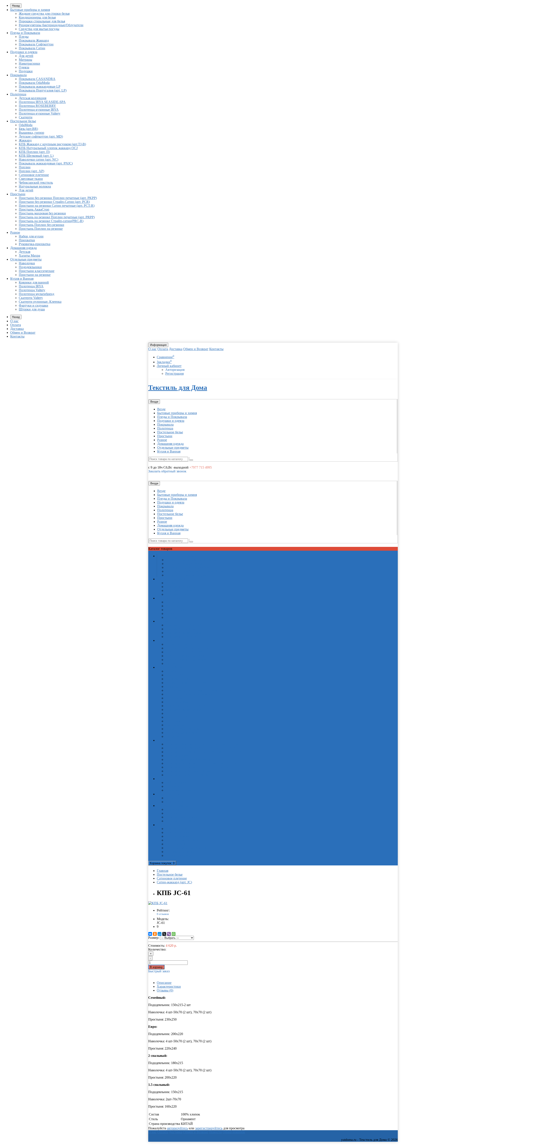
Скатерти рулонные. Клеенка (40, 301)
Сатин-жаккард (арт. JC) (174, 882)
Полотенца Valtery (32, 290)
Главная (162, 870)
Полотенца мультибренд (36, 294)
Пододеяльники (30, 267)
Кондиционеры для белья (37, 17)
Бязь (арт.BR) (28, 129)
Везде (161, 409)
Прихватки (27, 240)
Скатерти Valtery (31, 298)
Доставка (17, 329)
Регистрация (174, 373)
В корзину (156, 967)
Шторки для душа (32, 309)
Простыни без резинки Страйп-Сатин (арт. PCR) (54, 202)
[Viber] (169, 934)
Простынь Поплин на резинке (41, 228)
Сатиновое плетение (34, 175)
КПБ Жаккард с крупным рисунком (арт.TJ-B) (52, 144)
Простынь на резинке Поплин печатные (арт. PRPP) (57, 217)
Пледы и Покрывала (25, 33)
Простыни (17, 194)
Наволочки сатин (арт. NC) (38, 159)
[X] (164, 934)
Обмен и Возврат (22, 332)
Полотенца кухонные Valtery (39, 113)
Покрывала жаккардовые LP (39, 86)
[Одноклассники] (155, 934)
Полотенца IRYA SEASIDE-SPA (42, 102)
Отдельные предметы (26, 259)
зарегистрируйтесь (208, 1128)
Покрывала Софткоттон (36, 44)
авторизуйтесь (177, 1128)
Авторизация (174, 369)
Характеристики (169, 986)
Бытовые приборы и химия (30, 10)
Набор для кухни (31, 236)
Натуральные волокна (35, 186)
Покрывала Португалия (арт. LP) (43, 90)
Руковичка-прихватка (34, 244)
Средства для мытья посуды (39, 29)
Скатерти (25, 117)
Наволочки (27, 263)
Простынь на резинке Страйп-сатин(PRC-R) (51, 221)
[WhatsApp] (174, 934)
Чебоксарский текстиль (36, 182)
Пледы (24, 36)
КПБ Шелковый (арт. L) (36, 155)
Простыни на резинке (35, 275)
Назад (16, 5)
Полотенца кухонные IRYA (39, 109)
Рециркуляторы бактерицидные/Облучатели (51, 25)
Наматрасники (29, 63)
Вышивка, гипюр (31, 132)
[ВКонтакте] (150, 934)
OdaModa (25, 125)
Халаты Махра (29, 255)
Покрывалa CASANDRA (37, 79)
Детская (24, 251)
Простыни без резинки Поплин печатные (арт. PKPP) (58, 198)
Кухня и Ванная (21, 278)
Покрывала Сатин (32, 48)
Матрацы (25, 59)
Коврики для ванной (34, 282)
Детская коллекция (32, 98)
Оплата (15, 325)
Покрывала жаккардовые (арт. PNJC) (46, 163)
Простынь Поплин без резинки (41, 225)
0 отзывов (163, 914)
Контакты (17, 336)
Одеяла (24, 67)
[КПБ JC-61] (157, 903)
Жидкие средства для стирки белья (44, 13)
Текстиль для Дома (177, 387)
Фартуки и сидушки (33, 305)
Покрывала (18, 75)
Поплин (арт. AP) (31, 171)
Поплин (24, 167)
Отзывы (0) (165, 990)
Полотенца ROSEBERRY (37, 106)
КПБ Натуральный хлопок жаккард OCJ (48, 148)
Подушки (26, 71)
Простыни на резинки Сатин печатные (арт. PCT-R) (56, 205)
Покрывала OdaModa (34, 82)
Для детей (26, 56)
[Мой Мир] (159, 934)
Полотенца (18, 94)
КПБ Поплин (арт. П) (34, 152)
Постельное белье (23, 121)
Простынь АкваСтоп (34, 209)
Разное (15, 232)
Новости (215, 1132)
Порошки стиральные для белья (42, 21)
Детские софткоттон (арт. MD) (41, 136)
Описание (164, 982)
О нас (14, 321)
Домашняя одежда (23, 248)
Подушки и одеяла (23, 52)
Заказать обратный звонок (167, 471)
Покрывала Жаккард (34, 40)
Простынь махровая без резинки (42, 213)
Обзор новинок (234, 1132)
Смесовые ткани (31, 179)
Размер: (153, 937)
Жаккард (25, 140)
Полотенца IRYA (31, 286)
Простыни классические (36, 271)
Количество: (157, 949)
